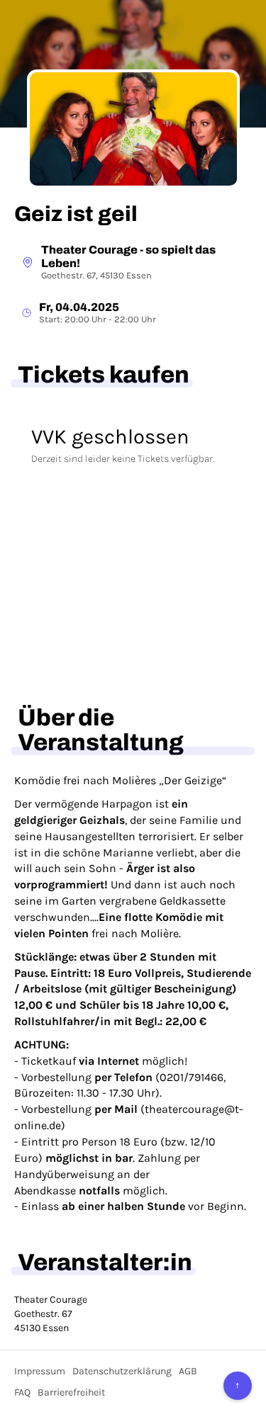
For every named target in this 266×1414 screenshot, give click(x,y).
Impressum (39, 1371)
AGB (188, 1371)
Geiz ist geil (76, 214)
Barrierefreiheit (71, 1392)
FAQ (22, 1392)
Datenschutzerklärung (122, 1371)
